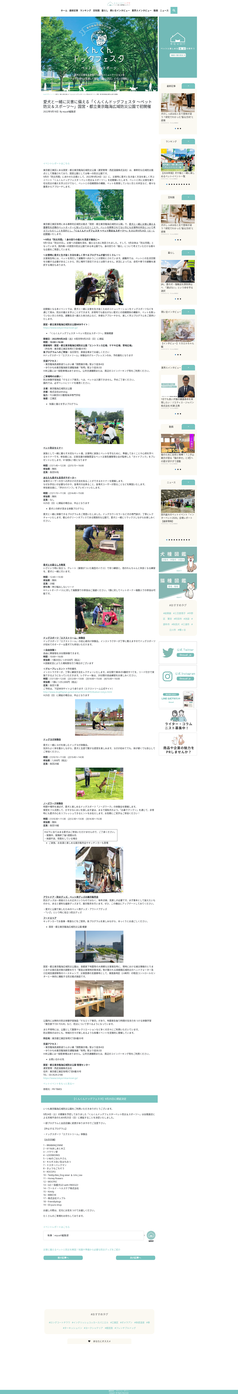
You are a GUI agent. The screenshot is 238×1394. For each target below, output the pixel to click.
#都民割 (109, 1328)
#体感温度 (139, 1322)
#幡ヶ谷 (182, 629)
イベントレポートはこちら (56, 163)
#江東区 (114, 1322)
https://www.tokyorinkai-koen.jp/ (60, 327)
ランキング (85, 10)
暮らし (105, 10)
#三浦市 (185, 624)
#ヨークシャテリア (93, 1328)
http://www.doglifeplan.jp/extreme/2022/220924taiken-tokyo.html (77, 691)
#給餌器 (167, 613)
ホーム (64, 10)
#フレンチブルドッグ (125, 1328)
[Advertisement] (99, 139)
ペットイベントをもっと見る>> (58, 1083)
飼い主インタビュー (120, 10)
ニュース (164, 10)
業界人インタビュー (142, 10)
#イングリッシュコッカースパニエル (90, 1322)
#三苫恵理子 (179, 613)
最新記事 (73, 10)
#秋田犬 (176, 624)
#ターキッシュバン (73, 1328)
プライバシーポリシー (122, 1391)
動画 (156, 10)
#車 (148, 1322)
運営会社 (112, 1391)
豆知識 (96, 10)
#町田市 (178, 618)
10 (189, 184)
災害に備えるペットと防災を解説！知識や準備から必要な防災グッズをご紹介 (81, 1249)
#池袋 (187, 618)
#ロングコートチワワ (60, 1322)
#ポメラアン (126, 1322)
